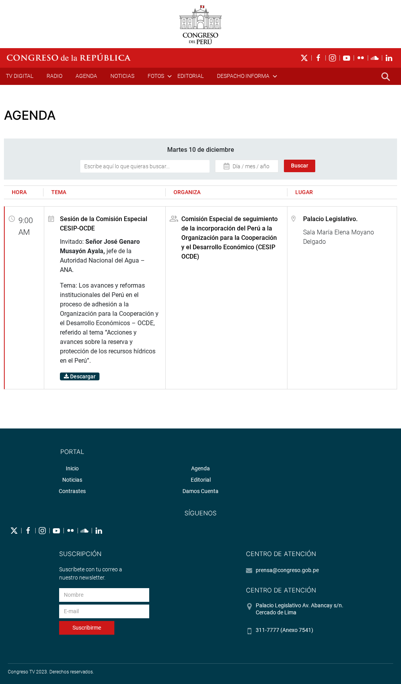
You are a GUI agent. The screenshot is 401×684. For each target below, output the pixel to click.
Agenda (86, 76)
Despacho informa (243, 76)
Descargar (82, 376)
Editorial (190, 76)
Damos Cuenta (200, 491)
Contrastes (72, 491)
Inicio (72, 468)
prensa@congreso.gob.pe (287, 570)
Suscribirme (86, 628)
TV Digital (19, 76)
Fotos (156, 76)
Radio (54, 76)
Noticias (122, 76)
